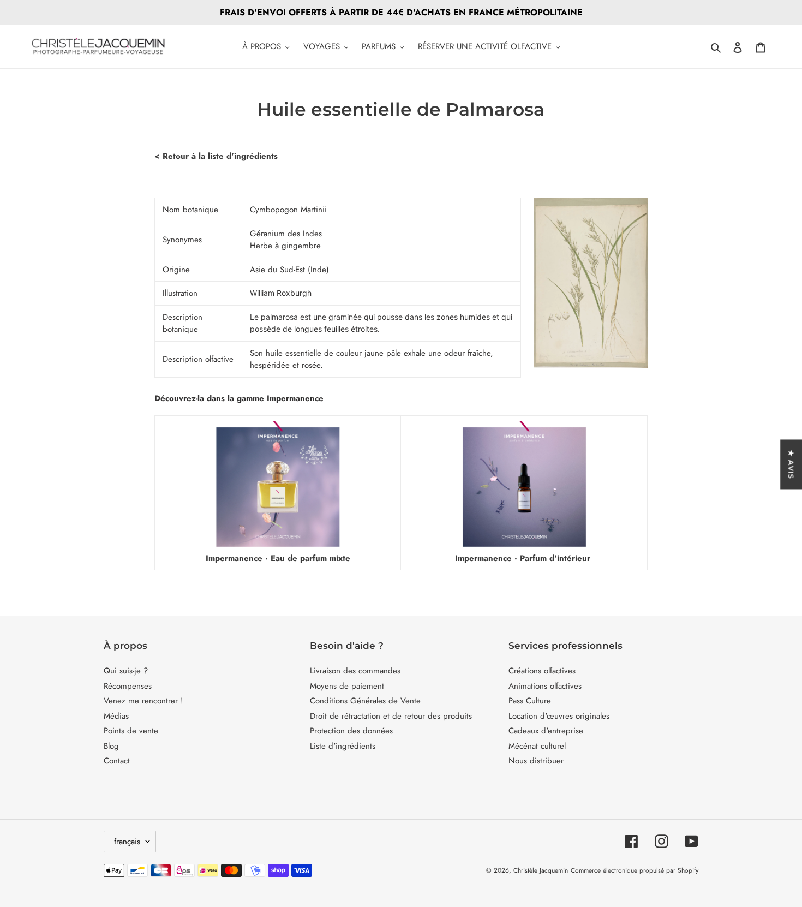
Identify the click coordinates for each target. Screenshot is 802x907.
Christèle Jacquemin (540, 870)
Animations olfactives (545, 686)
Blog (111, 746)
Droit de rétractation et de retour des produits (391, 716)
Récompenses (128, 686)
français (127, 842)
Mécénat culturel (537, 746)
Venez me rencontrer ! (143, 701)
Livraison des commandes (355, 671)
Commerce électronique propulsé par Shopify (634, 870)
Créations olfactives (542, 671)
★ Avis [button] (791, 464)
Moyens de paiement (347, 686)
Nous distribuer (536, 761)
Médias (116, 716)
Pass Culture (529, 701)
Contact (117, 761)
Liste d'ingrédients (342, 746)
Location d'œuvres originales (558, 716)
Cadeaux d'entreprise (545, 731)
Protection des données (351, 731)
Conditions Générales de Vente (365, 701)
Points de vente (131, 731)
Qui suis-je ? (126, 671)
